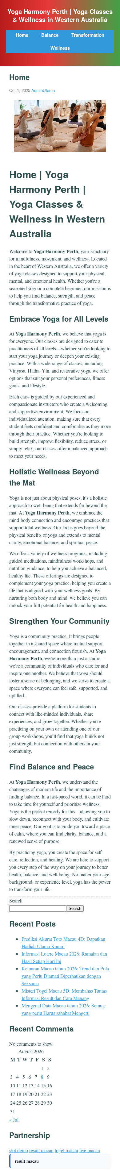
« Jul (13, 1119)
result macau (41, 1150)
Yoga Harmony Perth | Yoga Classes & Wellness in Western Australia (60, 15)
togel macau (66, 1150)
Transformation (87, 34)
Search (15, 900)
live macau (89, 1150)
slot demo (18, 1150)
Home (22, 34)
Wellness (60, 47)
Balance (49, 34)
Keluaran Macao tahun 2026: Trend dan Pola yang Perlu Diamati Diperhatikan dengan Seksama (65, 975)
